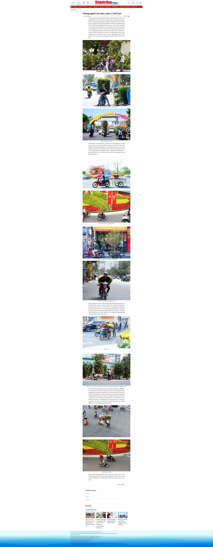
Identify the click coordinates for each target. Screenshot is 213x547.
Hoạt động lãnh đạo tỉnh (78, 4)
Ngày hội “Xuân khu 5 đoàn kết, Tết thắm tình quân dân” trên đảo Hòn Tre (90, 523)
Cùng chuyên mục (91, 509)
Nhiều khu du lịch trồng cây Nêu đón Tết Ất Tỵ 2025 (111, 521)
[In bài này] (128, 16)
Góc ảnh (73, 9)
